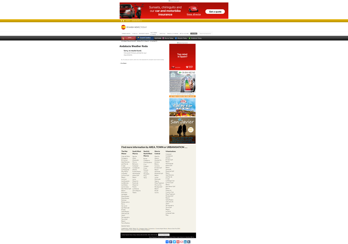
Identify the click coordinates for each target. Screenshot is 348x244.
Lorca (134, 179)
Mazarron (135, 181)
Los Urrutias (125, 187)
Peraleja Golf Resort (158, 188)
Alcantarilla (158, 160)
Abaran (157, 158)
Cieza (145, 168)
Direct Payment (153, 237)
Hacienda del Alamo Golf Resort (136, 175)
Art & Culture (184, 33)
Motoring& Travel (154, 33)
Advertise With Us (190, 237)
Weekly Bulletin (145, 229)
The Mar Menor (124, 152)
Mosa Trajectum (159, 183)
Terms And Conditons (163, 237)
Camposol (135, 166)
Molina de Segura (157, 180)
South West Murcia (136, 152)
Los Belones (124, 183)
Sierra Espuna (136, 190)
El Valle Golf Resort (158, 169)
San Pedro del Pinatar (125, 209)
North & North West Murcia (148, 153)
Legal (178, 237)
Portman (123, 200)
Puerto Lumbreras (135, 188)
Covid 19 (134, 33)
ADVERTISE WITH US (137, 21)
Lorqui (156, 177)
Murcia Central (157, 152)
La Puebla (124, 173)
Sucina (156, 192)
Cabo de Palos (125, 156)
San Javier (124, 206)
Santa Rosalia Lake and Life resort (125, 213)
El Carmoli (124, 160)
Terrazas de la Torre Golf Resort (125, 219)
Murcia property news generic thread (130, 229)
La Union (124, 179)
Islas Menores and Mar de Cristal (125, 164)
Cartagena (124, 158)
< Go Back (123, 63)
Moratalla (146, 174)
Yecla (145, 177)
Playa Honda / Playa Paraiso (125, 197)
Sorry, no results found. (133, 51)
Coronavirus (151, 228)
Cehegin (146, 166)
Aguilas (134, 156)
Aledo (134, 158)
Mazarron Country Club (170, 191)
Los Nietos (124, 185)
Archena (157, 162)
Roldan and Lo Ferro (125, 203)
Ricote (156, 190)
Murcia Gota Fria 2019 (174, 228)
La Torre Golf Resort (125, 176)
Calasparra (147, 160)
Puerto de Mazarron (135, 184)
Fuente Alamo (136, 171)
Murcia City (158, 185)
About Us (182, 237)
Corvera (157, 166)
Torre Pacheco (125, 223)
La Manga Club (125, 168)
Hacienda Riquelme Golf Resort (159, 173)
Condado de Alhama (135, 169)
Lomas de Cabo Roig (170, 214)
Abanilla (157, 156)
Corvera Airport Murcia (161, 228)
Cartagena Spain (143, 228)
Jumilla (146, 172)
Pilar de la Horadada (124, 193)
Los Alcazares (125, 181)
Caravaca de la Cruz (148, 163)
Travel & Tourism (172, 33)
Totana (134, 192)
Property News (144, 33)
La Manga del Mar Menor (125, 170)
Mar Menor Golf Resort (126, 189)
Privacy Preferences (164, 234)
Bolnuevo (135, 164)
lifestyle (162, 33)
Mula (145, 176)
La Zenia (168, 211)
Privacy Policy (172, 237)
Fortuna (146, 170)
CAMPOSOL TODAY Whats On (129, 228)
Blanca (157, 164)
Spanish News (126, 33)
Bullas (145, 158)
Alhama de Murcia (135, 161)
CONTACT (127, 21)
